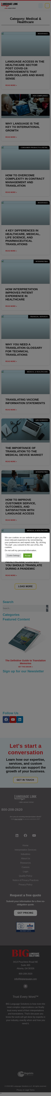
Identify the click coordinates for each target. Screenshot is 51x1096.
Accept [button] (27, 556)
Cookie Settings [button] (13, 556)
